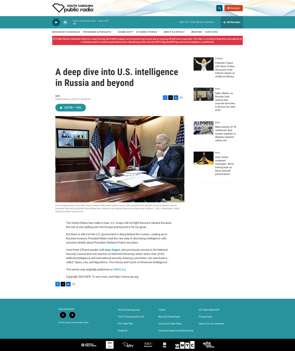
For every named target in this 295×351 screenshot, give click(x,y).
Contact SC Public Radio (170, 324)
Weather (196, 32)
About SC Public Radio (169, 317)
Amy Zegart (112, 249)
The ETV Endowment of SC (131, 317)
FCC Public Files (125, 324)
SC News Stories (146, 32)
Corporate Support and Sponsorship (175, 330)
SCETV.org (211, 32)
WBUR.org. (120, 269)
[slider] (70, 22)
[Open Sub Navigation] (113, 32)
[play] (56, 22)
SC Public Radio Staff (209, 310)
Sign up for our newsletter (211, 324)
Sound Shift (125, 32)
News (217, 88)
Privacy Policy (205, 317)
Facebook (122, 330)
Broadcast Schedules (66, 32)
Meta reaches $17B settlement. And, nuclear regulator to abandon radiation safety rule (225, 133)
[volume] (65, 22)
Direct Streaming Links (129, 310)
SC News (219, 58)
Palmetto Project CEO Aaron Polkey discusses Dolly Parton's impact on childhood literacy (225, 69)
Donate (235, 8)
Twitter (161, 310)
